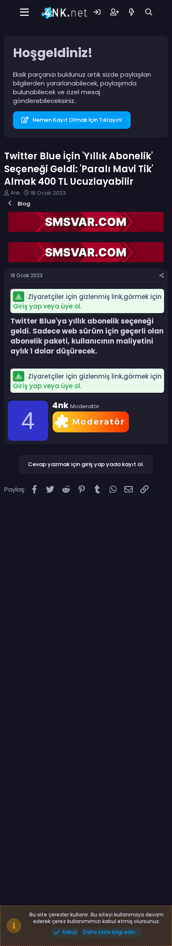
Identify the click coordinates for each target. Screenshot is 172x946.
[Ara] (148, 12)
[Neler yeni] (131, 12)
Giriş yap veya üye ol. (47, 306)
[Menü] (24, 12)
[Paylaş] (162, 276)
